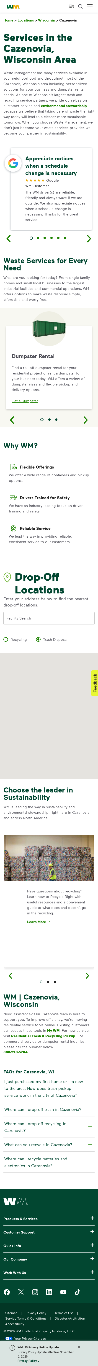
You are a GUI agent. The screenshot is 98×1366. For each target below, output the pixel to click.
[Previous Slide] (12, 419)
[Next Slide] (86, 419)
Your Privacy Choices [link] (30, 1338)
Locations (27, 20)
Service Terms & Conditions (25, 1318)
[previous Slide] (8, 238)
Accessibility (14, 1324)
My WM (53, 1030)
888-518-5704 (15, 1052)
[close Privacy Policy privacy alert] (79, 1347)
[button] (90, 6)
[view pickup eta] (71, 6)
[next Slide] (89, 238)
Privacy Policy (27, 1361)
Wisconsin (48, 20)
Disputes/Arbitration (70, 1318)
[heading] (48, 1088)
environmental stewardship (64, 105)
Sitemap (11, 1313)
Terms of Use (64, 1313)
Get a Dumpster (25, 401)
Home (10, 20)
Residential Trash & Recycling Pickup (43, 1036)
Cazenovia (69, 20)
